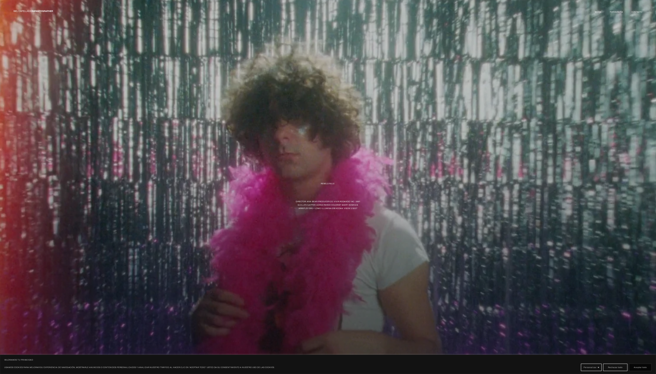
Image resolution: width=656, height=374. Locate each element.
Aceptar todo (640, 367)
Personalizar (590, 367)
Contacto (637, 12)
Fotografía (616, 12)
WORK (598, 12)
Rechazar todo (615, 367)
